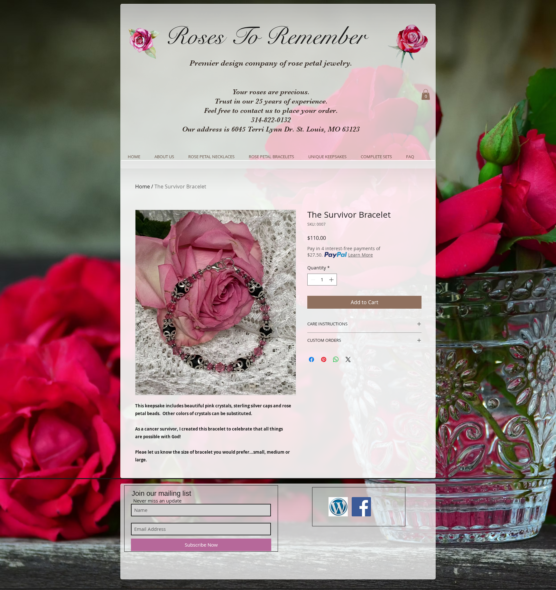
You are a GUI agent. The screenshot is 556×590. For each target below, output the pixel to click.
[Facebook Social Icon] (361, 506)
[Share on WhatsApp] (336, 359)
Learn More (360, 255)
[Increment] (332, 279)
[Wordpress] (338, 506)
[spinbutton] (322, 279)
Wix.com (199, 587)
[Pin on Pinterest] (324, 359)
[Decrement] (312, 279)
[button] (425, 94)
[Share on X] (348, 359)
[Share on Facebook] (311, 359)
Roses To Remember (265, 37)
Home (142, 186)
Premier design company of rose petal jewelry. (271, 63)
